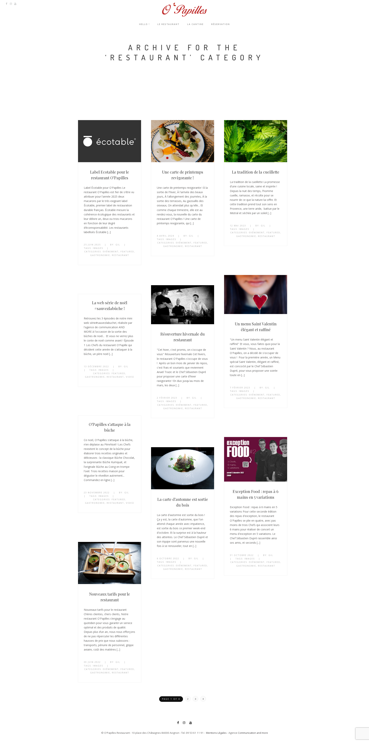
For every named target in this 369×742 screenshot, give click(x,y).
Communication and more (253, 733)
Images (98, 248)
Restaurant (120, 255)
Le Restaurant (168, 24)
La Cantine (195, 24)
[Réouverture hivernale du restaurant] (182, 305)
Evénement (111, 251)
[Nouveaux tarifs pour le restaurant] (109, 563)
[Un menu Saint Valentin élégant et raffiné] (255, 295)
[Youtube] (190, 723)
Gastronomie (100, 255)
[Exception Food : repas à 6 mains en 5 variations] (255, 460)
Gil (118, 244)
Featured (127, 251)
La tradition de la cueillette (255, 171)
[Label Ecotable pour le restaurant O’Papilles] (109, 141)
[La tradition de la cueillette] (255, 141)
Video (130, 376)
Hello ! (144, 24)
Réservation (220, 24)
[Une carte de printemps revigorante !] (182, 141)
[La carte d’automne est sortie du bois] (182, 469)
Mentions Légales (216, 733)
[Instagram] (184, 723)
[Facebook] (178, 723)
